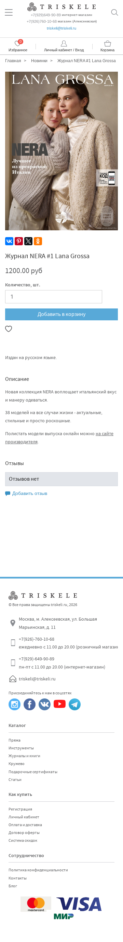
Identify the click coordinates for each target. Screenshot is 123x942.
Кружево (17, 763)
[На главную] (61, 6)
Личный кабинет (24, 817)
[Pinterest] (19, 241)
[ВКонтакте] (9, 241)
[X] (28, 241)
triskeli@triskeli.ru (61, 28)
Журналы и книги (24, 756)
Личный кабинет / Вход (64, 50)
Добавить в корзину (61, 314)
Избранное (18, 50)
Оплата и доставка (25, 825)
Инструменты (21, 748)
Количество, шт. (22, 285)
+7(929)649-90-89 (46, 15)
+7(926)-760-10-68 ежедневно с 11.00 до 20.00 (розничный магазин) (70, 643)
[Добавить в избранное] (8, 328)
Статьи (15, 779)
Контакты (18, 878)
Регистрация (20, 809)
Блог (13, 886)
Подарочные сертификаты (33, 772)
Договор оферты (24, 832)
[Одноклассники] (38, 241)
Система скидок (23, 840)
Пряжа (14, 740)
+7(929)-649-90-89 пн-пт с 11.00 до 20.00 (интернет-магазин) (62, 663)
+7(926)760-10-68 (42, 21)
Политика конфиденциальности (38, 870)
